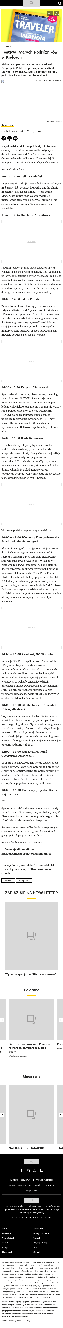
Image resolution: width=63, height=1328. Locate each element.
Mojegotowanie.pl (41, 1233)
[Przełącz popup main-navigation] (3, 3)
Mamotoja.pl (8, 1238)
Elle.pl (4, 1228)
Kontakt (14, 1180)
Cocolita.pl (7, 1252)
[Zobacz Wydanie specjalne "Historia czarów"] (31, 936)
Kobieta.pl (6, 1233)
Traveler (8, 46)
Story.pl (36, 1252)
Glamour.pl (38, 1228)
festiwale (8, 880)
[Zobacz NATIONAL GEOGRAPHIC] (31, 1114)
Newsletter (50, 1185)
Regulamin (25, 1180)
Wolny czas (24, 880)
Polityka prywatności (43, 1180)
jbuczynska (7, 125)
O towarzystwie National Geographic (25, 1185)
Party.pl (36, 1238)
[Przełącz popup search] (60, 3)
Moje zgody (31, 1190)
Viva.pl (5, 1247)
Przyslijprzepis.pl (40, 1242)
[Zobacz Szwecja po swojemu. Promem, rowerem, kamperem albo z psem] (31, 1019)
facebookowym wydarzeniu (26, 842)
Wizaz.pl (36, 1247)
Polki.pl (5, 1242)
